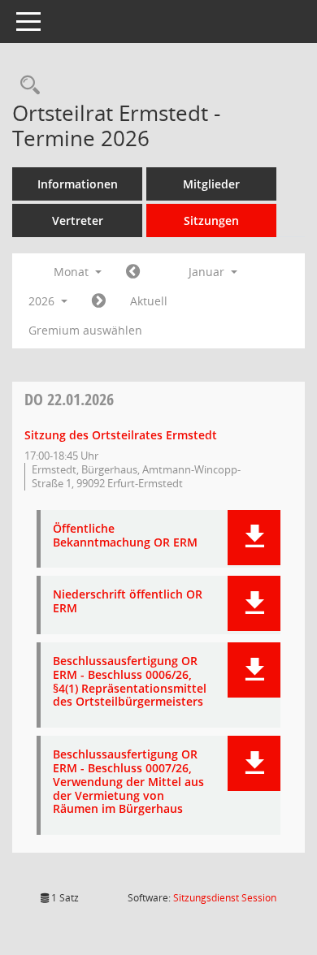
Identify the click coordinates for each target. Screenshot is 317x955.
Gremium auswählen (85, 330)
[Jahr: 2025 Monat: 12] (133, 272)
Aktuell (148, 301)
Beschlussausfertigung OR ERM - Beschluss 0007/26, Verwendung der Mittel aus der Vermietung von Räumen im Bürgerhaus (128, 782)
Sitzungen (211, 220)
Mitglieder (211, 184)
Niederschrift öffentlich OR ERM (127, 602)
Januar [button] (208, 271)
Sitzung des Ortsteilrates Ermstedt (120, 435)
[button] (254, 537)
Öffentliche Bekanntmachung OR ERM (125, 536)
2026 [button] (43, 301)
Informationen (77, 184)
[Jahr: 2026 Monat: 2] (99, 301)
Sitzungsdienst (224, 898)
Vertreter (77, 220)
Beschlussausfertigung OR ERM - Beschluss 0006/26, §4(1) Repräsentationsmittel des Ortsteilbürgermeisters (129, 682)
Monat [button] (73, 271)
